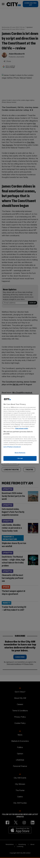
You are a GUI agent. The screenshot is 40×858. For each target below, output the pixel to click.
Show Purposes (20, 452)
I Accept (20, 458)
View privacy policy (21, 428)
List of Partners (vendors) (12, 447)
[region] (20, 429)
